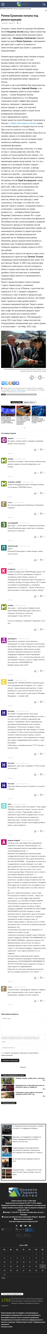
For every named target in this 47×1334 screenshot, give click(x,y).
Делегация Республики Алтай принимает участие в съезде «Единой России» (38, 420)
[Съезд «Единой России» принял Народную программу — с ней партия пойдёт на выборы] (8, 411)
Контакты (4, 1322)
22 (36, 1266)
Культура (16, 394)
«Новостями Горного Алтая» (23, 123)
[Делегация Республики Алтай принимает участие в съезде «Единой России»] (39, 411)
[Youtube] (30, 1226)
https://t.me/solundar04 (18, 391)
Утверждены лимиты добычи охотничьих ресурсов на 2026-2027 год (29, 1093)
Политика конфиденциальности (32, 1320)
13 (23, 1262)
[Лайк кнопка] (32, 377)
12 (17, 1262)
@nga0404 (42, 1217)
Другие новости (29, 402)
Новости (4, 415)
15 (36, 1262)
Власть (9, 394)
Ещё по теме (16, 402)
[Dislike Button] (40, 377)
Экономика (32, 394)
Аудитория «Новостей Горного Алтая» (20, 1322)
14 (30, 1262)
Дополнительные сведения (24, 1219)
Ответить (10, 453)
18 (11, 1266)
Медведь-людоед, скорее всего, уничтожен (30, 1078)
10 (4, 1262)
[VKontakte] (26, 1226)
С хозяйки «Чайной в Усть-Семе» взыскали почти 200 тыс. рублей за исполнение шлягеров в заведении (23, 421)
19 (17, 1266)
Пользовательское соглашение (11, 1320)
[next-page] (25, 428)
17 (4, 1266)
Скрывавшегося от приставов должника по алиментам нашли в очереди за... (30, 1086)
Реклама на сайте (6, 1327)
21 (30, 1266)
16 (20, 23)
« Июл (3, 1278)
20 (23, 1266)
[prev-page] (22, 428)
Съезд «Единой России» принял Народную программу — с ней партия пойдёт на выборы (8, 420)
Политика (24, 394)
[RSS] (17, 1226)
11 (11, 1262)
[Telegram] (21, 1226)
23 (42, 1266)
